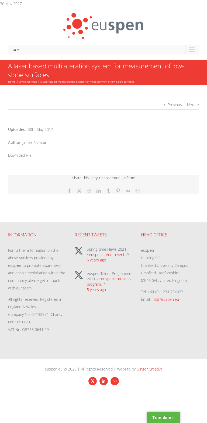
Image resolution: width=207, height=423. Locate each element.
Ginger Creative (150, 369)
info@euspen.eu (165, 299)
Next (191, 104)
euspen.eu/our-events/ (108, 254)
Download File (20, 155)
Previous (175, 104)
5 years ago (96, 260)
